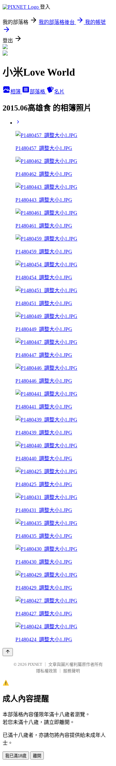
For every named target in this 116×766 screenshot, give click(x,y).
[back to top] (8, 652)
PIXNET (35, 664)
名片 (59, 91)
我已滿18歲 (15, 755)
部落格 (38, 91)
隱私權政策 (46, 670)
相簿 (16, 91)
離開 (37, 755)
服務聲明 (71, 670)
